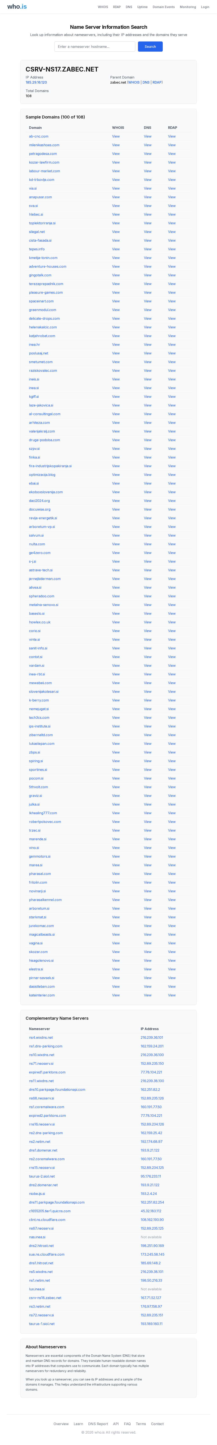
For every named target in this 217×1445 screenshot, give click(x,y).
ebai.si (34, 483)
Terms (141, 1424)
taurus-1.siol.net (41, 1324)
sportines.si (38, 769)
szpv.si (34, 448)
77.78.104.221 (151, 1072)
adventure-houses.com (47, 266)
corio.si (34, 631)
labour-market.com (44, 171)
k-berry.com (39, 700)
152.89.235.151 (152, 1315)
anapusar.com (40, 197)
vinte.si (34, 639)
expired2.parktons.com (47, 1115)
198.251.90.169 (152, 1246)
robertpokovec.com (45, 822)
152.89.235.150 (152, 1063)
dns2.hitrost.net (41, 1246)
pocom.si (36, 778)
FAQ (127, 1424)
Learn (78, 1424)
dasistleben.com (42, 986)
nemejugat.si (39, 709)
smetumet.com (41, 362)
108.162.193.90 (152, 1220)
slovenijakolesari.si (43, 691)
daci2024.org (39, 501)
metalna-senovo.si (43, 605)
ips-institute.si (39, 726)
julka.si (34, 804)
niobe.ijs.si (37, 1194)
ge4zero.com (39, 553)
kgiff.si (34, 396)
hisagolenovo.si (41, 960)
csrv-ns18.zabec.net (45, 1298)
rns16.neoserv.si (42, 1124)
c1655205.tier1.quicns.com (50, 1211)
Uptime (142, 7)
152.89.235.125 (152, 1228)
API (116, 1424)
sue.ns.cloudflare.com (46, 1254)
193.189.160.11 (152, 1324)
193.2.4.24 (149, 1194)
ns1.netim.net (39, 1280)
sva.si (33, 206)
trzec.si (34, 830)
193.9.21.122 (150, 1150)
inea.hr (34, 344)
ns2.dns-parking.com (46, 1133)
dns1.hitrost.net (41, 1263)
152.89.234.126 (152, 1124)
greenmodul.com (42, 310)
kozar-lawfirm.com (44, 162)
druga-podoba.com (44, 440)
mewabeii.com (40, 683)
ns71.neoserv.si (41, 1063)
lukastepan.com (41, 743)
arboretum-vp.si (42, 527)
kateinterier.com (42, 995)
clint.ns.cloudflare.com (47, 1220)
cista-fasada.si (40, 240)
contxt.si (35, 657)
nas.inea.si (37, 1237)
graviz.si (35, 795)
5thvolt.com (38, 787)
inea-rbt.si (37, 674)
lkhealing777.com (43, 813)
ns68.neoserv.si (41, 1098)
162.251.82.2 (150, 1089)
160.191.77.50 (151, 1107)
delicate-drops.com (44, 318)
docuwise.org (39, 509)
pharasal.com (40, 874)
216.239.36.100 (152, 1055)
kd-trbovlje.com (41, 180)
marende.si (37, 839)
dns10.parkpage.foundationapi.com (57, 1089)
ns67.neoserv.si (41, 1228)
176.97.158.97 (151, 1306)
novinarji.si (37, 891)
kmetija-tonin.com (43, 258)
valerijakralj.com (42, 431)
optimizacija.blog (42, 474)
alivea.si (35, 587)
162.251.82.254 (152, 1202)
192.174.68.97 (152, 1141)
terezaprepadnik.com (46, 284)
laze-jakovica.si (41, 405)
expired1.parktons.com (47, 1072)
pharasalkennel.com (45, 900)
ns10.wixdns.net (41, 1055)
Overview (61, 1424)
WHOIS (103, 7)
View (116, 136)
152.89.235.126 (152, 1098)
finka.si (34, 457)
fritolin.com (38, 882)
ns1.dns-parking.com (45, 1046)
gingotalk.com (40, 275)
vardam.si (36, 665)
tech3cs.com (39, 717)
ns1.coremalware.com (46, 1107)
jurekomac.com (41, 926)
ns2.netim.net (39, 1141)
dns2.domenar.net (43, 1185)
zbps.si (34, 752)
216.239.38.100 (152, 1081)
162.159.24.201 (152, 1046)
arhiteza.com (39, 422)
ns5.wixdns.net (41, 1272)
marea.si (35, 865)
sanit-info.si (38, 648)
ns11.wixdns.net (41, 1081)
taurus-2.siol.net (42, 1176)
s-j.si (32, 561)
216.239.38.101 (152, 1272)
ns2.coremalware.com (47, 1159)
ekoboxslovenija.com (46, 492)
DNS (129, 7)
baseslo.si (37, 613)
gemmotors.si (39, 856)
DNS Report (98, 1424)
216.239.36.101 (152, 1037)
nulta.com (37, 544)
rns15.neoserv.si (42, 1167)
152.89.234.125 (152, 1167)
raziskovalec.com (43, 370)
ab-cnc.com (38, 136)
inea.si (34, 388)
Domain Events (164, 7)
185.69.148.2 (151, 1263)
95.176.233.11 (151, 1176)
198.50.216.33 (151, 1280)
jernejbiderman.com (45, 579)
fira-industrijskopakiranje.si (50, 466)
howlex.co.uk (39, 622)
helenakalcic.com (43, 327)
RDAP (117, 7)
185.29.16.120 (36, 82)
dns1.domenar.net (43, 1150)
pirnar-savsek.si (41, 978)
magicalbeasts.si (42, 934)
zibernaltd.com (41, 735)
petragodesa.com (43, 154)
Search (150, 46)
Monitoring (188, 7)
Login (205, 7)
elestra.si (36, 969)
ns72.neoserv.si (41, 1315)
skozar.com (38, 952)
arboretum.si (39, 908)
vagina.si (36, 943)
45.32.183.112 (151, 1211)
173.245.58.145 (152, 1254)
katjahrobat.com (42, 336)
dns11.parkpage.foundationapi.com (57, 1202)
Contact (157, 1424)
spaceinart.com (41, 301)
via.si (33, 188)
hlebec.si (36, 214)
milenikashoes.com (44, 145)
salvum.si (36, 535)
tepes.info (37, 249)
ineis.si (34, 379)
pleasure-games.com (46, 292)
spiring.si (36, 761)
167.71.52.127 (151, 1298)
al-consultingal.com (44, 414)
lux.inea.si (37, 1289)
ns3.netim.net (39, 1306)
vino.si (34, 848)
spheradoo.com (41, 596)
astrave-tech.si (41, 570)
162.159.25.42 (151, 1133)
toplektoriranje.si (42, 223)
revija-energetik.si (43, 518)
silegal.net (37, 232)
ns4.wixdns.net (41, 1037)
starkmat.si (37, 917)
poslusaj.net (38, 353)
